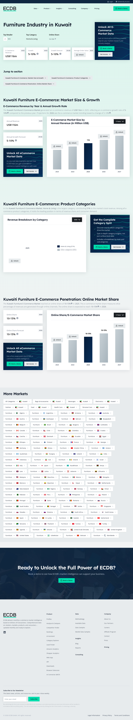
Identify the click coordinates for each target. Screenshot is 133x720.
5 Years (118, 121)
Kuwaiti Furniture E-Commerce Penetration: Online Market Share (29, 84)
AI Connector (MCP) (53, 675)
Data (35, 8)
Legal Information (94, 715)
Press (106, 640)
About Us (107, 619)
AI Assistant (51, 636)
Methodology (79, 619)
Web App (50, 657)
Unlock (81, 55)
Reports (78, 648)
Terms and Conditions (122, 715)
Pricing (96, 8)
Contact (107, 636)
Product (46, 8)
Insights (59, 8)
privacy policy (19, 706)
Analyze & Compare (53, 623)
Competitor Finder (53, 628)
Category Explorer (53, 640)
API (48, 662)
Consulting (72, 8)
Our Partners (108, 623)
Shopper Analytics (53, 653)
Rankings (50, 632)
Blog (76, 644)
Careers (107, 628)
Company (84, 8)
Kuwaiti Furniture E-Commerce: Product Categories (70, 78)
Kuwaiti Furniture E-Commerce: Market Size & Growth (25, 78)
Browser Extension (53, 670)
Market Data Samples (82, 632)
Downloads (50, 666)
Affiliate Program (110, 632)
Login (111, 2)
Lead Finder (51, 645)
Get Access (104, 54)
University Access (124, 2)
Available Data (80, 623)
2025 (75, 220)
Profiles (49, 619)
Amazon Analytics (53, 649)
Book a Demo (122, 8)
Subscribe (33, 699)
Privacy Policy (107, 715)
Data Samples (80, 628)
